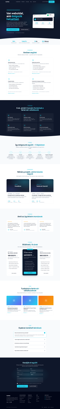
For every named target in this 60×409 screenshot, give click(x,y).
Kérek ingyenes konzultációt (12, 29)
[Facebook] (7, 402)
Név (18, 368)
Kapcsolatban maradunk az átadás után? (21, 350)
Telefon (20, 372)
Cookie (49, 407)
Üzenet (18, 376)
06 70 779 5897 (45, 1)
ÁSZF (42, 407)
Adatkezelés (45, 407)
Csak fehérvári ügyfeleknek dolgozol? (21, 346)
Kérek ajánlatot (14, 273)
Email (31, 368)
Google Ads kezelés (22, 400)
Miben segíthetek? (33, 372)
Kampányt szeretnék (35, 93)
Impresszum (52, 407)
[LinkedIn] (11, 402)
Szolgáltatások (18, 1)
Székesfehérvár (30, 396)
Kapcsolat (34, 1)
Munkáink (23, 1)
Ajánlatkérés (52, 1)
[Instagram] (9, 402)
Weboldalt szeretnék (11, 73)
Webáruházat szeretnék (35, 73)
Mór (28, 399)
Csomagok (27, 1)
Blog (31, 1)
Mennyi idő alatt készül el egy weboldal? (21, 332)
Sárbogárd (29, 402)
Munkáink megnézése (24, 29)
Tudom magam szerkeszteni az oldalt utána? (22, 339)
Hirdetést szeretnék (11, 93)
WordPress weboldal (22, 396)
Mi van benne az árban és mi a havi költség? (22, 343)
